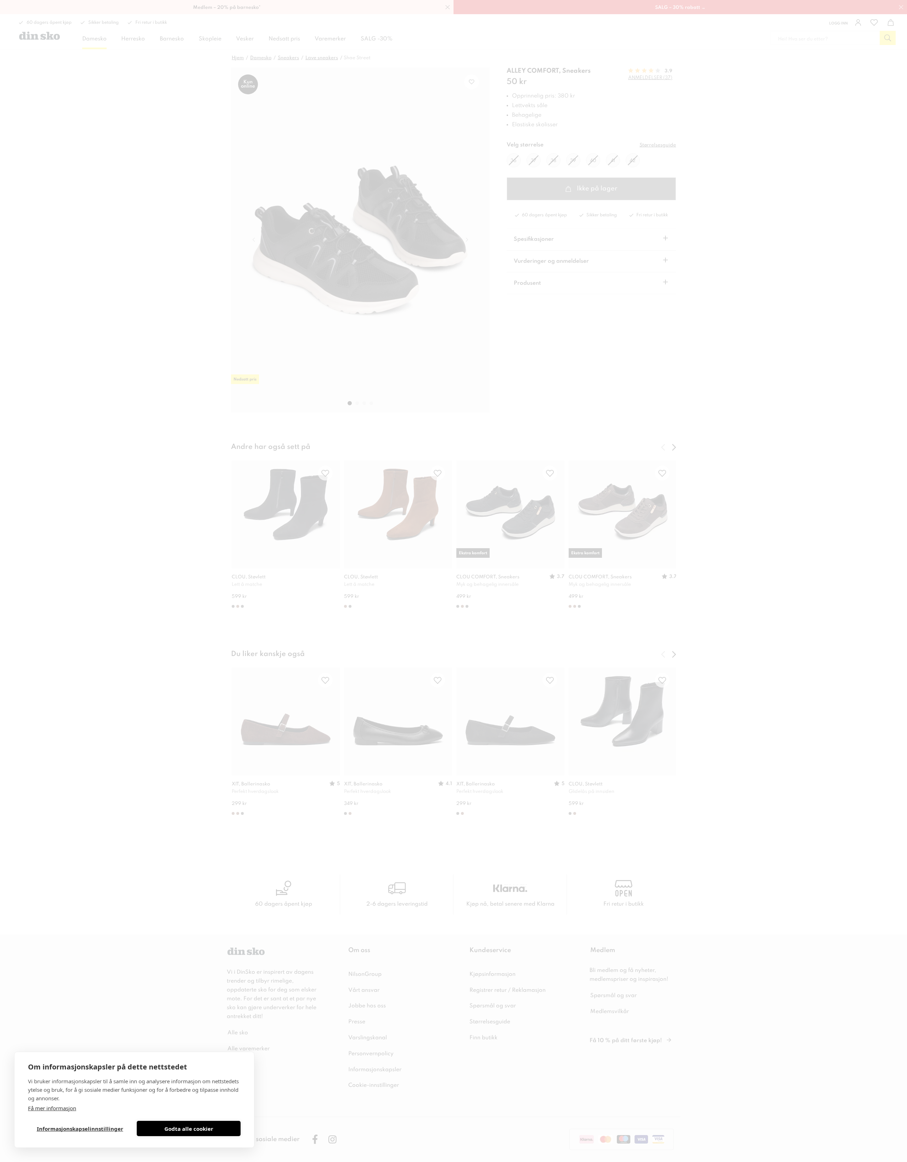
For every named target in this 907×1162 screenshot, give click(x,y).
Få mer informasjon (52, 1108)
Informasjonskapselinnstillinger (80, 1128)
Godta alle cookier (188, 1128)
